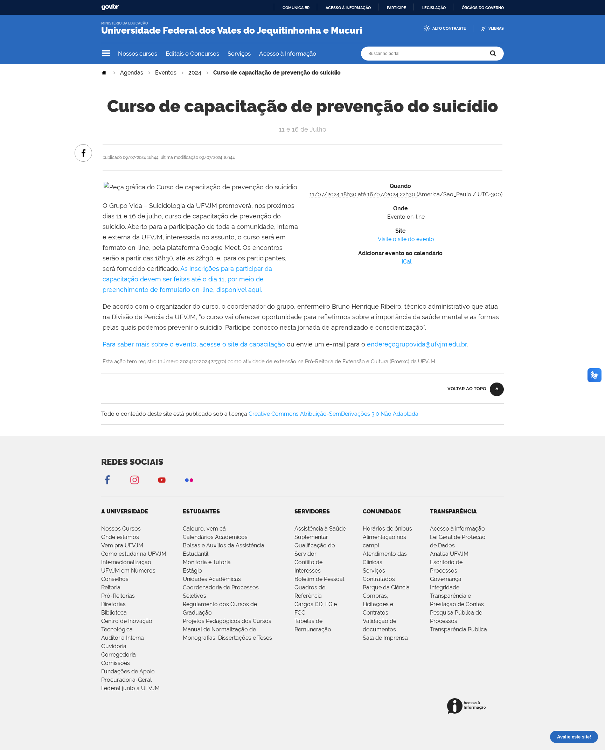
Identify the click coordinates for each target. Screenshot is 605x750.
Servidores (312, 511)
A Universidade (124, 511)
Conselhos (114, 579)
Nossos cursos (137, 53)
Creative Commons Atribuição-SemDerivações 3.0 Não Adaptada (333, 414)
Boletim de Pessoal (319, 579)
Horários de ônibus (387, 528)
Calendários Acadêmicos (215, 537)
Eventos (165, 72)
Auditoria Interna (122, 638)
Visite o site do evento (406, 239)
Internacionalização (126, 562)
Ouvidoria (113, 646)
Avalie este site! (574, 737)
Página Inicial (104, 72)
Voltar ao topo (466, 388)
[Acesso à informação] (467, 706)
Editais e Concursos (192, 53)
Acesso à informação (348, 7)
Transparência (453, 511)
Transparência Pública (458, 629)
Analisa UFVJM (449, 554)
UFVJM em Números (128, 570)
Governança (445, 579)
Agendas (131, 72)
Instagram (134, 479)
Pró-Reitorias (118, 596)
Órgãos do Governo (483, 7)
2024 (194, 72)
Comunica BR (296, 7)
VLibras (496, 28)
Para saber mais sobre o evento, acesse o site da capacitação (194, 344)
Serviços (239, 53)
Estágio (192, 570)
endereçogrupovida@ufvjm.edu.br (417, 344)
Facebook (107, 479)
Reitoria (110, 587)
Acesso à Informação (287, 53)
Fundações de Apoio (128, 671)
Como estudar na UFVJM (133, 554)
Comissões (115, 663)
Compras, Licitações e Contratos (378, 604)
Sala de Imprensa (385, 638)
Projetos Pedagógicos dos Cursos (227, 621)
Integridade (444, 587)
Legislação (434, 7)
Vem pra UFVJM (122, 545)
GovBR (110, 7)
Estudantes (201, 511)
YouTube (162, 479)
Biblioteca (114, 612)
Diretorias (113, 604)
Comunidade (382, 511)
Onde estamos (120, 537)
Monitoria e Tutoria (207, 562)
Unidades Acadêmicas (212, 579)
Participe (396, 7)
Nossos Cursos (121, 528)
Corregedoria (118, 654)
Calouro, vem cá (204, 528)
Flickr (189, 479)
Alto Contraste (449, 28)
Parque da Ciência (386, 587)
